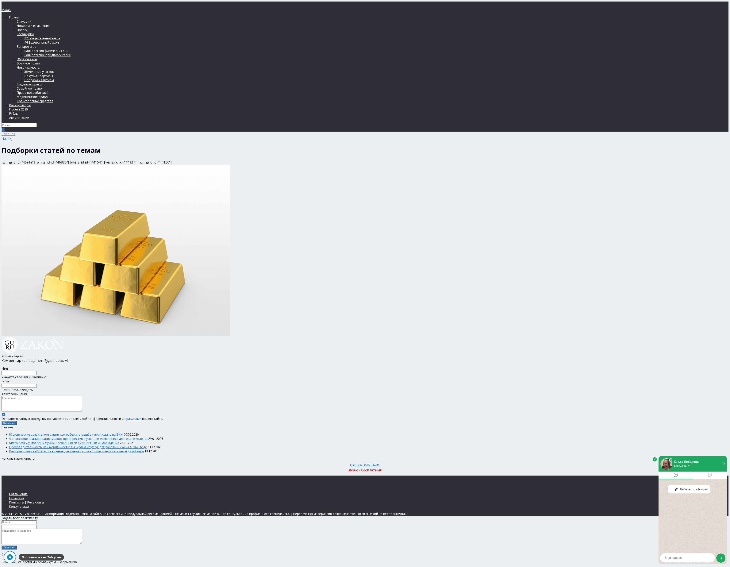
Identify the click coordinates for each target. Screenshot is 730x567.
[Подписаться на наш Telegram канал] (10, 557)
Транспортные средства (35, 101)
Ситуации (24, 21)
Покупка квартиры (38, 76)
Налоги (22, 30)
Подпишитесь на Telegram (41, 557)
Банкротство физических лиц (46, 51)
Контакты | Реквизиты (26, 502)
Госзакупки (25, 34)
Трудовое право (29, 84)
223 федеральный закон (42, 38)
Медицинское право (32, 97)
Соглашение (18, 494)
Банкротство (26, 46)
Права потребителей (32, 93)
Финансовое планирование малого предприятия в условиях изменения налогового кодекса (78, 439)
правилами (132, 419)
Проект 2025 (18, 109)
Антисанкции (19, 118)
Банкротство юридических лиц (47, 55)
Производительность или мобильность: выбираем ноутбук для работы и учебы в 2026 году (78, 447)
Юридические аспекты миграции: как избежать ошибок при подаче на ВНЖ (66, 434)
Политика (16, 498)
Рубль (13, 113)
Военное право (28, 63)
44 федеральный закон (41, 42)
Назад (7, 138)
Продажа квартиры (39, 80)
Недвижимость (28, 67)
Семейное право (29, 88)
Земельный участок (39, 72)
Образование (27, 59)
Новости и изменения (33, 26)
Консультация (19, 506)
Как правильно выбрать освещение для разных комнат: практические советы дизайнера (76, 451)
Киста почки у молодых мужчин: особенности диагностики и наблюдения (64, 443)
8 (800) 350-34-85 (365, 465)
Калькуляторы (20, 105)
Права (14, 17)
